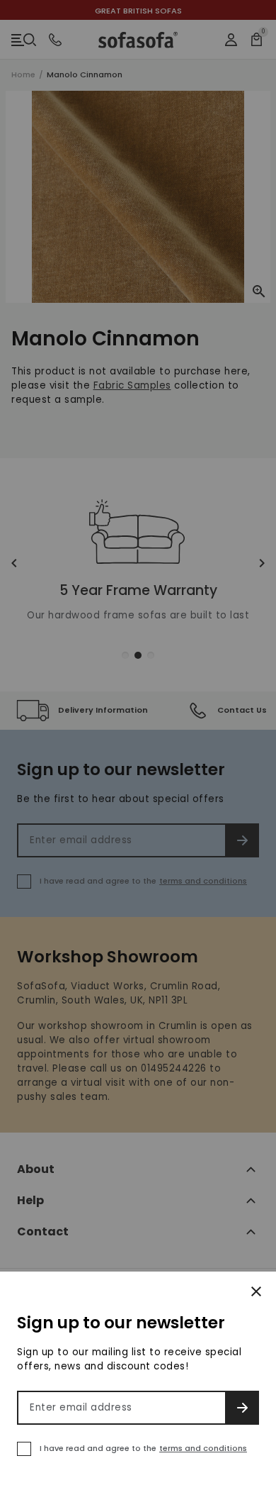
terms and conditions (203, 1448)
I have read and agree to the (143, 1448)
